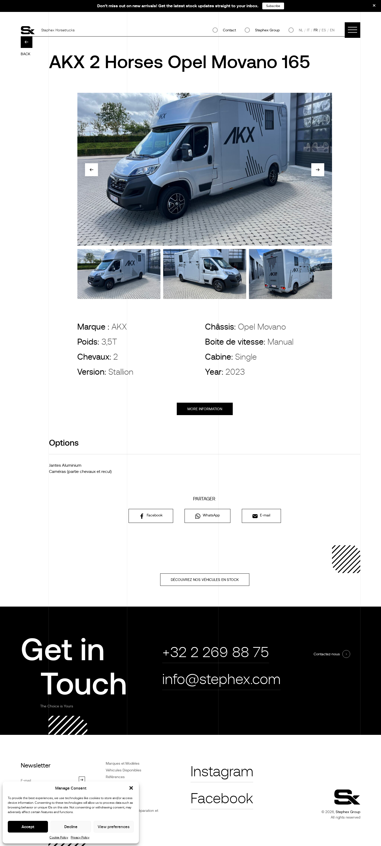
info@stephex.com (221, 679)
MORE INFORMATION (204, 409)
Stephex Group (267, 30)
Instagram (221, 771)
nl (301, 30)
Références (115, 777)
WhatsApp (211, 515)
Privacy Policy (80, 837)
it (308, 30)
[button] (131, 788)
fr (316, 30)
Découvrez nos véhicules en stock (205, 580)
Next (317, 169)
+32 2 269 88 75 (215, 652)
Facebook (154, 515)
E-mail (264, 515)
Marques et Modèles (122, 763)
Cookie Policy (59, 837)
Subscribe (273, 6)
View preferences (114, 826)
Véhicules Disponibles (123, 770)
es (324, 30)
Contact (229, 30)
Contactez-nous (327, 654)
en (332, 30)
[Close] (370, 7)
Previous (91, 169)
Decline (70, 826)
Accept (28, 826)
